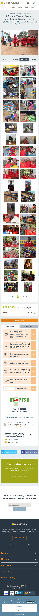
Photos (24, 59)
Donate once (10, 326)
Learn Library (8, 578)
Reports (15, 59)
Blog (32, 7)
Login (33, 3)
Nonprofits (20, 7)
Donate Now (19, 320)
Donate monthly (29, 326)
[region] (19, 606)
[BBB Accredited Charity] (19, 593)
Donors (4, 553)
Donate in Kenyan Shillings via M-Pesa (19, 418)
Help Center (19, 538)
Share (33, 59)
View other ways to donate (20, 426)
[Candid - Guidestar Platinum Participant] (12, 593)
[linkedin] (28, 544)
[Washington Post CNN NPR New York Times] (19, 587)
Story (5, 59)
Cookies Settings (19, 614)
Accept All (19, 606)
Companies (27, 7)
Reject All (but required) (19, 610)
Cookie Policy (30, 602)
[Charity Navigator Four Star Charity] (7, 593)
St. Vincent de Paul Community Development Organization (20, 23)
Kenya (19, 13)
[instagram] (19, 544)
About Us (6, 572)
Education (11, 13)
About (14, 7)
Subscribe (19, 509)
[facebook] (10, 544)
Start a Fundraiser (19, 476)
